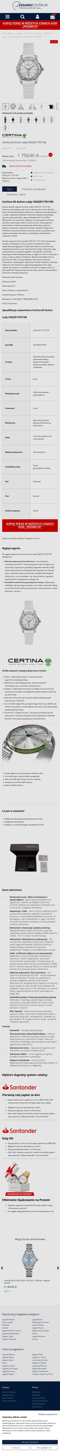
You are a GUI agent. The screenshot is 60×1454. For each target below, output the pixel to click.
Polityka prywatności (48, 1414)
